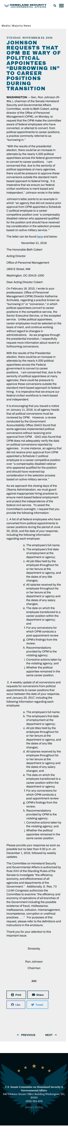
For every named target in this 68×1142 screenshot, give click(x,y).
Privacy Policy (34, 1107)
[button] (54, 5)
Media (6, 25)
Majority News (21, 25)
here (40, 236)
